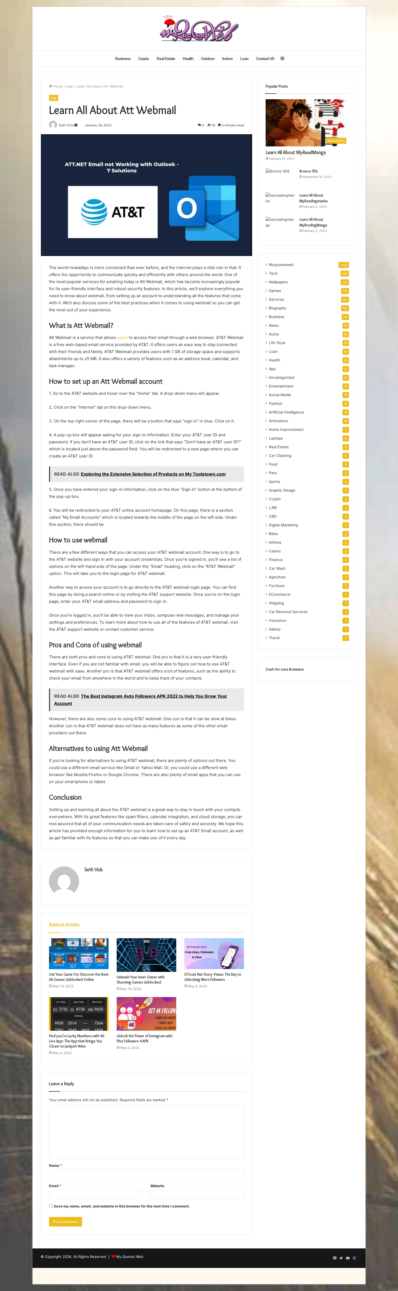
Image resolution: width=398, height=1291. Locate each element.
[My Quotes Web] (199, 28)
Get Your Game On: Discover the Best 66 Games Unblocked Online (79, 977)
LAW (273, 507)
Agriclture (277, 577)
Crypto (143, 58)
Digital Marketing (283, 525)
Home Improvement (286, 429)
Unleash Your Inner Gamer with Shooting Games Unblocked (141, 980)
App (69, 86)
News (274, 325)
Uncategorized (281, 377)
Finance (276, 560)
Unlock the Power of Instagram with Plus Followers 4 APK (144, 1038)
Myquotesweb (281, 264)
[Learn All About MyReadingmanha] (280, 203)
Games (275, 291)
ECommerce (279, 594)
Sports (274, 481)
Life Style (277, 343)
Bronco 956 (308, 171)
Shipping (276, 603)
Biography (277, 308)
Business (123, 58)
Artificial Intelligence (286, 412)
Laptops (276, 438)
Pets (273, 473)
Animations (278, 421)
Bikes (273, 533)
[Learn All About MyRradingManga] (280, 227)
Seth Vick (93, 870)
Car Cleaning (280, 455)
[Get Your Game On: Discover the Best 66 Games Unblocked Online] (79, 953)
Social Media (280, 395)
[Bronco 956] (280, 178)
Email (55, 1186)
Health (188, 58)
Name (55, 1165)
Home (57, 86)
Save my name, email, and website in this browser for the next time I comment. (122, 1206)
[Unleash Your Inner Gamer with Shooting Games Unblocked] (146, 955)
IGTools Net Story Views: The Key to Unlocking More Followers (212, 977)
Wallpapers (278, 282)
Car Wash (277, 568)
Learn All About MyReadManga (296, 152)
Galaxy (275, 629)
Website (157, 1186)
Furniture (277, 586)
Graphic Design (282, 490)
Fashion (275, 403)
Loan (244, 58)
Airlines (275, 542)
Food (273, 464)
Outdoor (208, 58)
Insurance (277, 620)
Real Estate (166, 58)
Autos (274, 334)
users (122, 337)
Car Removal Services (288, 612)
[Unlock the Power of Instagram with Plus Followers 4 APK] (146, 1014)
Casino (275, 551)
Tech (273, 273)
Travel (274, 638)
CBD (273, 516)
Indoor (227, 58)
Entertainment (281, 386)
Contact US (265, 58)
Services (276, 299)
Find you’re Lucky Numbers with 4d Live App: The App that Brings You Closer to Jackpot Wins (76, 1041)
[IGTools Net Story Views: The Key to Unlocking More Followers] (214, 953)
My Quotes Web (129, 1256)
